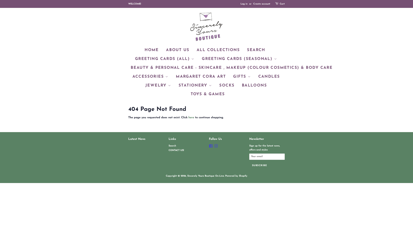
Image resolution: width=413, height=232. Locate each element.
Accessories (149, 77)
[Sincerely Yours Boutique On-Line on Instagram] (216, 147)
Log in (244, 4)
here (191, 117)
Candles (269, 77)
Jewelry (156, 85)
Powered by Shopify (236, 176)
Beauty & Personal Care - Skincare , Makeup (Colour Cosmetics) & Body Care (231, 68)
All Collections (218, 50)
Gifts (240, 77)
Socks (226, 85)
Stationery (194, 85)
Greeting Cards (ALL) (163, 59)
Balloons (254, 85)
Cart (282, 4)
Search (256, 50)
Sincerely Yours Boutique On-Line (205, 176)
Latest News (136, 139)
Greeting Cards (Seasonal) (238, 59)
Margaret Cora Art (201, 77)
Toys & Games (208, 94)
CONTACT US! (176, 150)
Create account (261, 4)
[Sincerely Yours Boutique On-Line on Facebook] (211, 147)
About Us (177, 50)
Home (152, 50)
